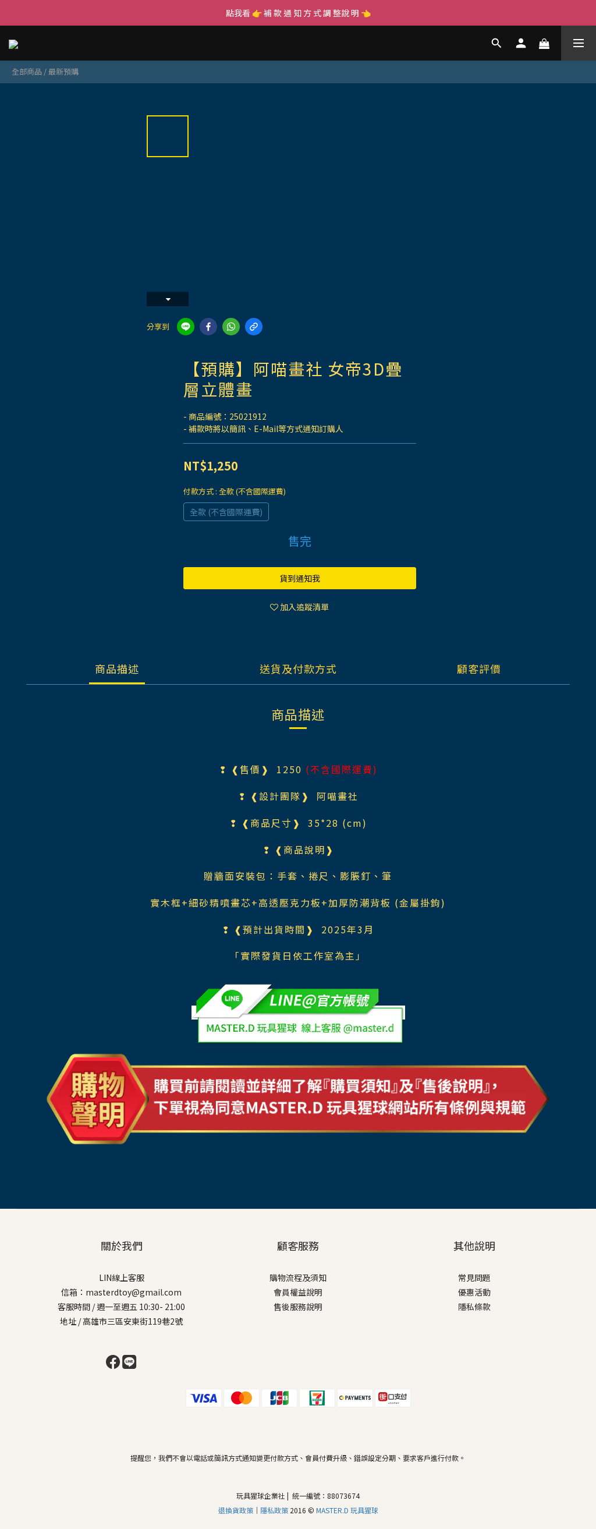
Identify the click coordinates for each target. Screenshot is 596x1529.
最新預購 (63, 71)
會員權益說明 (298, 1292)
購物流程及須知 (298, 1277)
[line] (185, 326)
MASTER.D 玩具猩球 (347, 1510)
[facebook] (208, 326)
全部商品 (27, 71)
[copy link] (253, 326)
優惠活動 (474, 1292)
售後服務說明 (298, 1306)
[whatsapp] (231, 326)
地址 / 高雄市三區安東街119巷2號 (121, 1321)
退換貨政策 (235, 1510)
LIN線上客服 (121, 1277)
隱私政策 (275, 1510)
